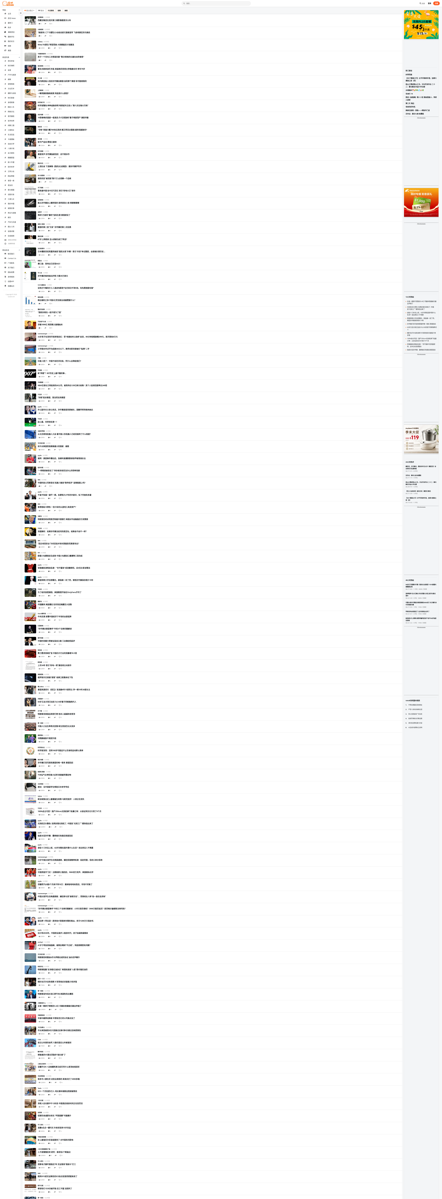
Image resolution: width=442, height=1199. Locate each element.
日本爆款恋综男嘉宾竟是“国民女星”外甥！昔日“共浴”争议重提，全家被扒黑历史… (71, 251)
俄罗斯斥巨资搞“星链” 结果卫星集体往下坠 (55, 677)
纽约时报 (40, 468)
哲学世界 (11, 121)
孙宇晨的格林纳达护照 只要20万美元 (53, 276)
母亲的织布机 (410, 107)
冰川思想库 (41, 175)
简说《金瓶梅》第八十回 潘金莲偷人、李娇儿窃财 (421, 98)
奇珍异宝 (11, 61)
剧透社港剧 (41, 772)
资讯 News (12, 18)
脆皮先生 (40, 163)
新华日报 (40, 1186)
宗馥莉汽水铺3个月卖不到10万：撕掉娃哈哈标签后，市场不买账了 (65, 884)
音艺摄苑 (11, 116)
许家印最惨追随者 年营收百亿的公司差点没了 (56, 1018)
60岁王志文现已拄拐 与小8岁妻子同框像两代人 (57, 702)
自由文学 (11, 144)
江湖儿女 (11, 199)
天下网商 (40, 188)
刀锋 (39, 358)
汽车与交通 (12, 222)
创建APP (11, 281)
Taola (39, 1088)
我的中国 (11, 203)
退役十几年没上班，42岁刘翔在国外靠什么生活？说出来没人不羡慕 (65, 848)
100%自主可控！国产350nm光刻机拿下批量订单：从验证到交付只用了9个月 (69, 811)
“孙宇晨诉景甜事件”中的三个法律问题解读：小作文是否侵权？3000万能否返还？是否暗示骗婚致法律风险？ (82, 908)
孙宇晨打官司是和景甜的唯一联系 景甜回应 (55, 762)
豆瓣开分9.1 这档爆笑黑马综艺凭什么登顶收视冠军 (59, 1067)
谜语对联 (11, 231)
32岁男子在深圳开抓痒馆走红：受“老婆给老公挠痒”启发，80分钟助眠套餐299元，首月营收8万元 (78, 336)
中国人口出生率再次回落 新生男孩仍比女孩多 (56, 726)
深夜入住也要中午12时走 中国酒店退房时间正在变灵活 (60, 1103)
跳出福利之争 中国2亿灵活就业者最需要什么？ (57, 300)
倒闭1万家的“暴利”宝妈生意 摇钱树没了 (54, 215)
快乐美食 (11, 98)
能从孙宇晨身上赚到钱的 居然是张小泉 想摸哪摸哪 (58, 203)
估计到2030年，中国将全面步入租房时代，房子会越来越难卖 (63, 933)
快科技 (40, 650)
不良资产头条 (42, 322)
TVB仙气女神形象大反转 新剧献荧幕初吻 (54, 775)
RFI (39, 553)
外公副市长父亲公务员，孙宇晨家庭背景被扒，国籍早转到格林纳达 (65, 409)
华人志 (40, 273)
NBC (39, 1173)
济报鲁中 (40, 699)
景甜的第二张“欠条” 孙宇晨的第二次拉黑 (54, 227)
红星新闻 (40, 626)
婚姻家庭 (11, 157)
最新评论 (11, 37)
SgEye (40, 796)
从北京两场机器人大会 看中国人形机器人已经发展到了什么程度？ (65, 434)
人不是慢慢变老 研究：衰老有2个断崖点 (54, 1152)
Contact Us (12, 258)
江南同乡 (11, 130)
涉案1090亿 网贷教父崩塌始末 (50, 324)
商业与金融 (12, 213)
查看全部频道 (12, 240)
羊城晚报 (40, 382)
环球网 (40, 370)
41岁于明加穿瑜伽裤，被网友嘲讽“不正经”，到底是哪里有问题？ (64, 945)
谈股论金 (11, 194)
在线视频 (11, 236)
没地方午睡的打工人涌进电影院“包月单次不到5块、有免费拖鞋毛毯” (66, 288)
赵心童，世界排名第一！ (48, 422)
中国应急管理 (42, 1137)
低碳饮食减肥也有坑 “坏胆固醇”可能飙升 (54, 1115)
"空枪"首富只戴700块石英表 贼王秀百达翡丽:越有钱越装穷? (62, 130)
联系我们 (11, 254)
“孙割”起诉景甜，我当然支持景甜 (51, 397)
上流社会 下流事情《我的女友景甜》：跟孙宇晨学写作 (59, 166)
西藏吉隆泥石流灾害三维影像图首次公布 (54, 20)
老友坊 (10, 185)
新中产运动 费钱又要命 (47, 142)
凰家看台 (40, 735)
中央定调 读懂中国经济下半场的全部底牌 (54, 616)
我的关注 (11, 41)
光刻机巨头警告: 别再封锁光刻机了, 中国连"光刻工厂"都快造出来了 (65, 823)
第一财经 (40, 723)
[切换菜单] (21, 13)
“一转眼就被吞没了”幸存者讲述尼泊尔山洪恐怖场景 (59, 470)
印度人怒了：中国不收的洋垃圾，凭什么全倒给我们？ (60, 361)
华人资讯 (40, 1125)
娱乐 (9, 217)
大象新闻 (40, 29)
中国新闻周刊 (42, 54)
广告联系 (11, 263)
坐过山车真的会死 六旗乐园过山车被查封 (54, 1042)
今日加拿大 (41, 1027)
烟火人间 (11, 226)
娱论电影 (40, 760)
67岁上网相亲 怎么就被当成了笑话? (52, 239)
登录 (429, 3)
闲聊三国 (11, 125)
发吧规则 (11, 277)
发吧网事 (11, 102)
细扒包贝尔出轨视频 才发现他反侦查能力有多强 (57, 981)
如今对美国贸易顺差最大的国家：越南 (53, 446)
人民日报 (40, 1100)
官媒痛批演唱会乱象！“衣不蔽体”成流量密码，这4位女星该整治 (64, 568)
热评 (9, 27)
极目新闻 (40, 66)
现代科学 (11, 167)
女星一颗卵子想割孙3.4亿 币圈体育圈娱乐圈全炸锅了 (59, 1006)
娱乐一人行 (41, 979)
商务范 (40, 127)
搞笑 (9, 79)
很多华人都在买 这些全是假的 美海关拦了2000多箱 (59, 1079)
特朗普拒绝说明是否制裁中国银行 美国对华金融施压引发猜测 (63, 519)
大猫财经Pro (42, 1003)
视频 (9, 46)
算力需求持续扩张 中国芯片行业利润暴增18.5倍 (57, 653)
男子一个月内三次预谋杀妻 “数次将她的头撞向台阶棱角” (61, 57)
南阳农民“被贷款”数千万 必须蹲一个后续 (54, 178)
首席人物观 (41, 224)
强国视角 (40, 674)
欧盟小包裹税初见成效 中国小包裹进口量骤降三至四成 (60, 556)
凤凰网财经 (41, 1015)
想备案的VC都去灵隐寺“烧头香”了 (52, 1054)
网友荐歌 (11, 176)
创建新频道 (11, 244)
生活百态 (11, 134)
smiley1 (40, 942)
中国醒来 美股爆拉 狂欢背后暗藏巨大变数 (55, 604)
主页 (9, 14)
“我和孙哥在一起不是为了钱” (49, 312)
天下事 (40, 711)
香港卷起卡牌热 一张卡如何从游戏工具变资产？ (57, 507)
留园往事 (11, 208)
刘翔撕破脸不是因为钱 (47, 738)
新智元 (40, 261)
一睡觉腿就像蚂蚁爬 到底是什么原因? (53, 93)
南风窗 (40, 139)
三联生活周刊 (42, 1064)
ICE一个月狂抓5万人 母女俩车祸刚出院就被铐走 (57, 1091)
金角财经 (40, 200)
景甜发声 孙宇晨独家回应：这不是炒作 (54, 154)
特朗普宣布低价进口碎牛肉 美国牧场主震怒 (55, 994)
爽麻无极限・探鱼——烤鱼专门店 (418, 110)
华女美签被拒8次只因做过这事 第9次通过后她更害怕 (59, 1030)
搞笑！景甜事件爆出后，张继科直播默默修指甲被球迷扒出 (62, 458)
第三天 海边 (410, 103)
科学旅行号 (41, 102)
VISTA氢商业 (42, 285)
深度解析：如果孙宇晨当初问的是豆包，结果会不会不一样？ (62, 531)
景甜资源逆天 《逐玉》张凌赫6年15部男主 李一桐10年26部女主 (64, 689)
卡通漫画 (11, 139)
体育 (9, 70)
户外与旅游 (12, 75)
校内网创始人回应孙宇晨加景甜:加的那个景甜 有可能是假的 (62, 81)
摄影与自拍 (12, 93)
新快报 (40, 662)
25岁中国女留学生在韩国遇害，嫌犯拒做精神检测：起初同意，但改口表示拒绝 (70, 860)
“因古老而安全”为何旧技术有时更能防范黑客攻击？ (59, 543)
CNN (39, 1040)
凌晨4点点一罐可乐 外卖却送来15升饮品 (54, 1127)
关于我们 (11, 267)
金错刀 (40, 212)
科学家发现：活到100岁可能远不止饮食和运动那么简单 (60, 750)
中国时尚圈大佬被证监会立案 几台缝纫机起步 (56, 641)
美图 (9, 50)
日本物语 (40, 784)
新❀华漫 (11, 162)
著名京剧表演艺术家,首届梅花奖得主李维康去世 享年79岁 (61, 69)
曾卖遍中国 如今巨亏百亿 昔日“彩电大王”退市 (56, 190)
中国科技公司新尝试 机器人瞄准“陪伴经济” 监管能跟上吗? (61, 482)
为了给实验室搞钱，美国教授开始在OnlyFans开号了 (59, 592)
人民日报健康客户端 (44, 1149)
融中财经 (40, 1052)
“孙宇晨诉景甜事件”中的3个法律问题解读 (55, 628)
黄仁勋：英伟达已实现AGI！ (49, 263)
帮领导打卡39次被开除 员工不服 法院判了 (55, 1188)
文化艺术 (11, 88)
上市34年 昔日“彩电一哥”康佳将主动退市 (54, 665)
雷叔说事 (40, 236)
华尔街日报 (41, 443)
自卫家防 (11, 153)
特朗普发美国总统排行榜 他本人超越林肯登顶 (56, 714)
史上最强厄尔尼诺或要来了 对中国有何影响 (55, 1140)
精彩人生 (11, 107)
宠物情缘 (11, 84)
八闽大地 (11, 148)
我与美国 (11, 190)
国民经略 (40, 297)
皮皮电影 (40, 115)
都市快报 (40, 638)
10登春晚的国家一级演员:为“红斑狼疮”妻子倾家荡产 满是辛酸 (63, 117)
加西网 (40, 1113)
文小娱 (40, 78)
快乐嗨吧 (11, 65)
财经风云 (40, 967)
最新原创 (11, 32)
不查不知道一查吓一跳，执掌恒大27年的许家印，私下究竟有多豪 (64, 495)
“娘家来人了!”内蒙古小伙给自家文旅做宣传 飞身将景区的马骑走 (64, 32)
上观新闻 (40, 90)
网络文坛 (11, 111)
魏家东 (40, 601)
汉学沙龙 (11, 171)
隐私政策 (11, 272)
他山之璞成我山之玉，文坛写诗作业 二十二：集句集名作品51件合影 (420, 85)
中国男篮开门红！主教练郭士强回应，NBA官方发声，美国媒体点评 (65, 872)
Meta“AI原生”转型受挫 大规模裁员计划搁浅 (56, 44)
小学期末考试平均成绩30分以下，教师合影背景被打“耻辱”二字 (63, 349)
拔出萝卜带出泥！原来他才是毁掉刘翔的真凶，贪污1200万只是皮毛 (65, 921)
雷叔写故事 (41, 309)
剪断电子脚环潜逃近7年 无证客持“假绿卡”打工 (57, 1164)
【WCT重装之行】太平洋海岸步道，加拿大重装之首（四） (421, 79)
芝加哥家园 (41, 1076)
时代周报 (40, 151)
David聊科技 (42, 614)
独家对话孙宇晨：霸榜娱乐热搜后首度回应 (55, 835)
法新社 (40, 516)
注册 (436, 3)
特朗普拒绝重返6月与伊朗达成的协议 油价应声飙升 (59, 957)
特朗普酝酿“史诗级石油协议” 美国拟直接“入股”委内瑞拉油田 (62, 969)
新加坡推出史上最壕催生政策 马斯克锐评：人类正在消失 (61, 799)
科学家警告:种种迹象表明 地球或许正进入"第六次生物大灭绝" (63, 105)
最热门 (10, 23)
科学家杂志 (41, 747)
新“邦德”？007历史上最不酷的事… (52, 373)
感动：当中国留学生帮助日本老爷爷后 (53, 787)
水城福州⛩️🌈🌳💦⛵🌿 (415, 90)
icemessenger (42, 334)
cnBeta (40, 42)
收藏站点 (11, 286)
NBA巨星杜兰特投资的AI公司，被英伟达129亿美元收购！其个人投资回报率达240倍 (72, 385)
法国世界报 (41, 431)
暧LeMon (41, 687)
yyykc (40, 407)
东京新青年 (41, 249)
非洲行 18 (409, 94)
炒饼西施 (409, 74)
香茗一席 (11, 180)
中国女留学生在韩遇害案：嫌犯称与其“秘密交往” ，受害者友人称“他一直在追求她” (72, 896)
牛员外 (40, 395)
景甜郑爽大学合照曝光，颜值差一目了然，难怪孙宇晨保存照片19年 (65, 580)
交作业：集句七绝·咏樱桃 (415, 114)
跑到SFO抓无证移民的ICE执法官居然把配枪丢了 (57, 1176)
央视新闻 (40, 17)
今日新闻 (51, 10)
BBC (39, 480)
